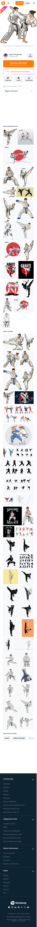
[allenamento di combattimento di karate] (21, 431)
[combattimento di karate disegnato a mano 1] (12, 356)
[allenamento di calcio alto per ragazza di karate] (27, 234)
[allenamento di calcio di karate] (10, 136)
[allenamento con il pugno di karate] (12, 256)
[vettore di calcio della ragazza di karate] (10, 213)
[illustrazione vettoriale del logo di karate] (9, 375)
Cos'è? (20, 86)
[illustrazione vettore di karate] (12, 651)
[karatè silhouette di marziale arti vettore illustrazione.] (10, 747)
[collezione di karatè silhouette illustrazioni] (12, 575)
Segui (30, 56)
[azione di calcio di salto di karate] (24, 208)
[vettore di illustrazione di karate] (20, 373)
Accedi (28, 3)
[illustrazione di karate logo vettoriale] (28, 392)
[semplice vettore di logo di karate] (11, 229)
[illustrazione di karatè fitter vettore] (13, 277)
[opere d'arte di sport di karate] (21, 317)
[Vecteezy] (3, 3)
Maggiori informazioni (11, 90)
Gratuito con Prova (18, 64)
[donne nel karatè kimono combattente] (18, 547)
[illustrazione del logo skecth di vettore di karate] (27, 255)
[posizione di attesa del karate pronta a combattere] (11, 193)
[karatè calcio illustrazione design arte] (12, 509)
